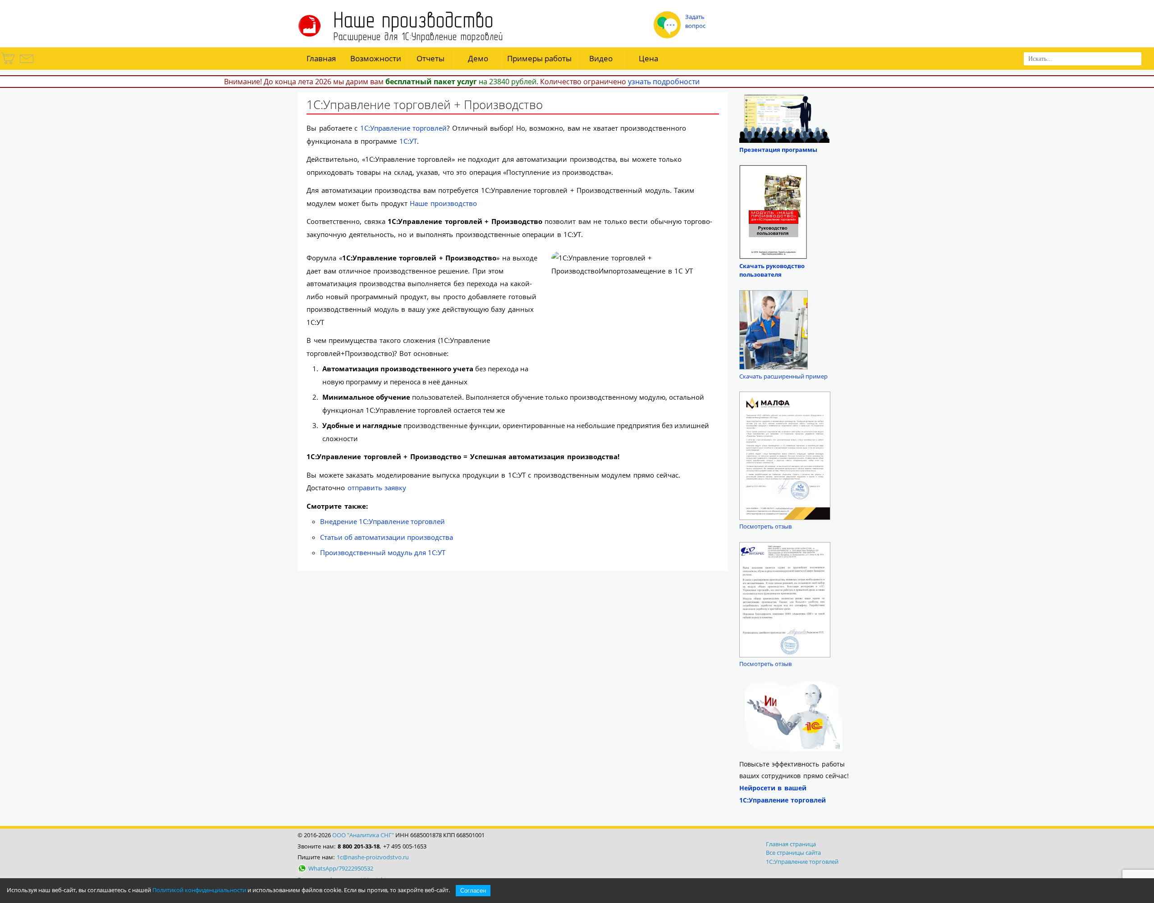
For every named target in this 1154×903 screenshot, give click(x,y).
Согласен (473, 890)
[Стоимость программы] (8, 64)
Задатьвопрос (695, 21)
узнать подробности (664, 82)
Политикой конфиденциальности (199, 890)
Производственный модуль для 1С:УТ (382, 552)
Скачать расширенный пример (783, 376)
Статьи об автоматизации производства (386, 537)
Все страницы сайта (793, 852)
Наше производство (443, 203)
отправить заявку (377, 487)
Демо (478, 58)
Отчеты (430, 58)
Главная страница (791, 844)
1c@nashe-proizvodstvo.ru (373, 857)
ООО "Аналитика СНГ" (363, 835)
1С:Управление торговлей (403, 127)
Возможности (375, 58)
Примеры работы (539, 58)
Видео (601, 58)
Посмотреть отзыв (765, 526)
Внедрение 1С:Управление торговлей (382, 521)
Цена (648, 58)
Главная (321, 58)
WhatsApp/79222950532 (340, 868)
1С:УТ (408, 141)
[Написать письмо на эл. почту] (25, 64)
